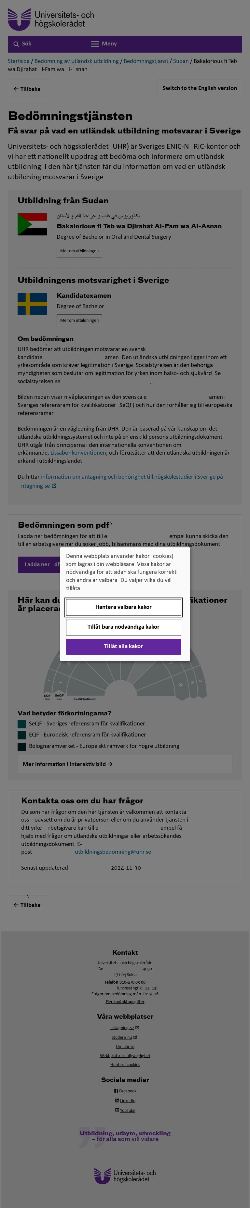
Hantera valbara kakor (123, 607)
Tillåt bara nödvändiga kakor (124, 627)
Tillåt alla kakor (123, 647)
